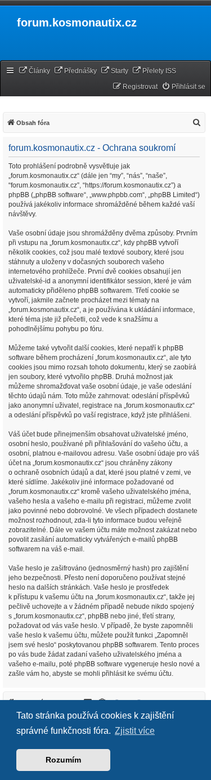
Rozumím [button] (63, 759)
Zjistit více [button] (135, 731)
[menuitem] (34, 71)
